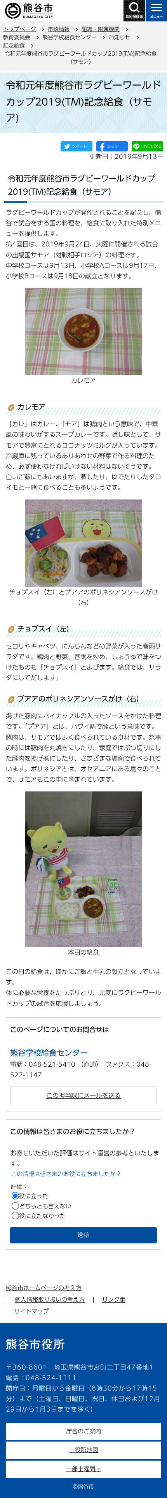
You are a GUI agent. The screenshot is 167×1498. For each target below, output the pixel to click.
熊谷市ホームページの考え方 (44, 1288)
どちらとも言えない (45, 1206)
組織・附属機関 (101, 29)
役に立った (33, 1196)
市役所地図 (83, 1450)
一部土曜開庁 (83, 1469)
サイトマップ (31, 1311)
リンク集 (113, 1300)
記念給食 (14, 45)
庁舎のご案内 (83, 1431)
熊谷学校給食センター (69, 37)
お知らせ (119, 37)
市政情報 (59, 29)
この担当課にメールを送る (83, 1095)
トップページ (19, 29)
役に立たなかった (42, 1216)
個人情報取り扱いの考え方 (50, 1300)
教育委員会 (16, 37)
